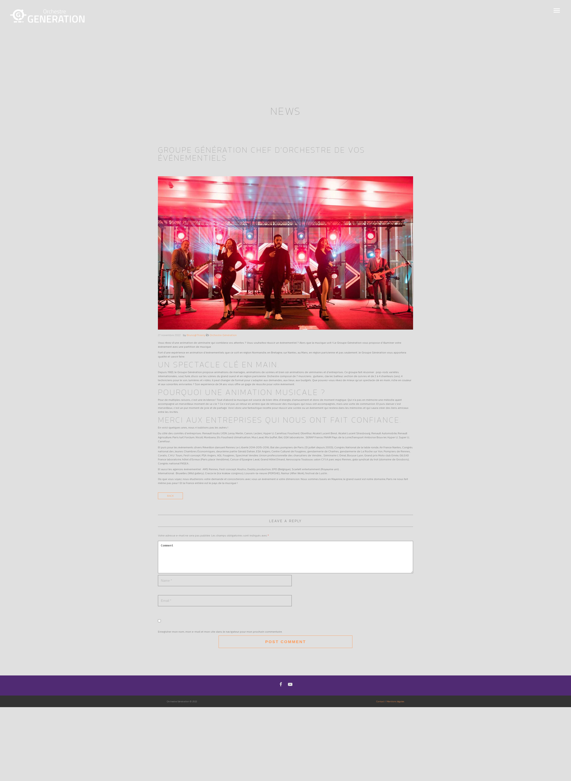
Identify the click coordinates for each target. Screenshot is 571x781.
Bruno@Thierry (196, 335)
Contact (380, 701)
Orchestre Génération (223, 335)
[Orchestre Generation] (48, 16)
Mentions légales (395, 701)
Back (170, 496)
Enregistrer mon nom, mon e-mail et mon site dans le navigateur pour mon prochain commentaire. (220, 632)
